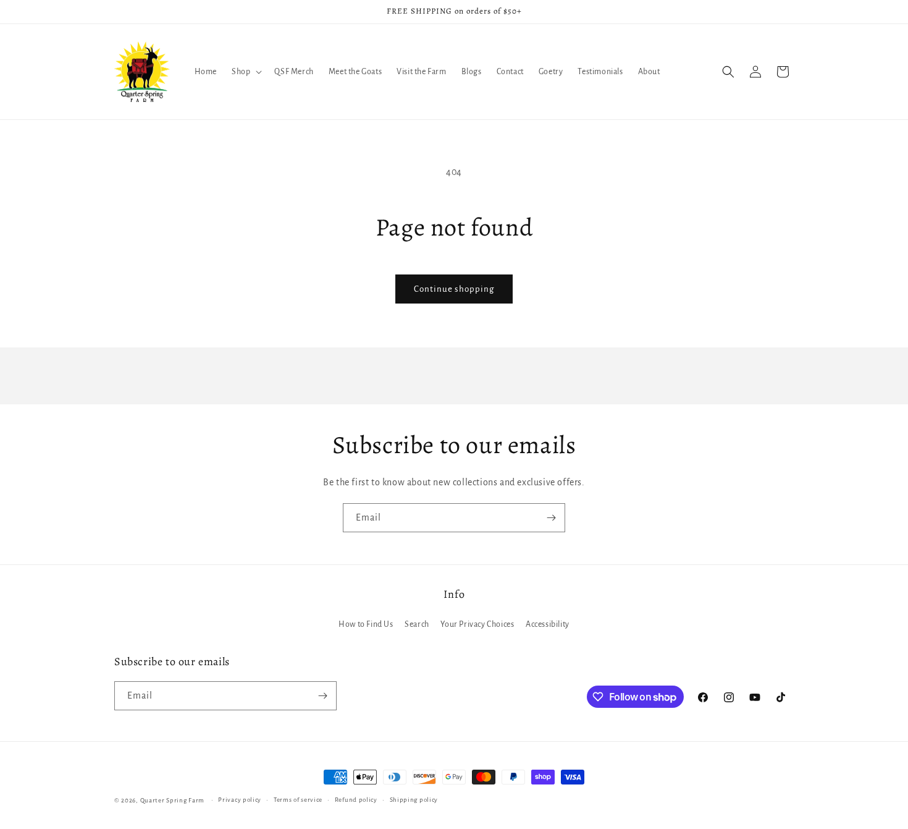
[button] (245, 72)
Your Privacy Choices (477, 625)
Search (417, 625)
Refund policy (356, 799)
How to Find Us (365, 625)
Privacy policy (239, 799)
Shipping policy (414, 799)
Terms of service (298, 799)
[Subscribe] (551, 517)
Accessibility (548, 625)
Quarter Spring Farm (172, 800)
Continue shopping (454, 289)
